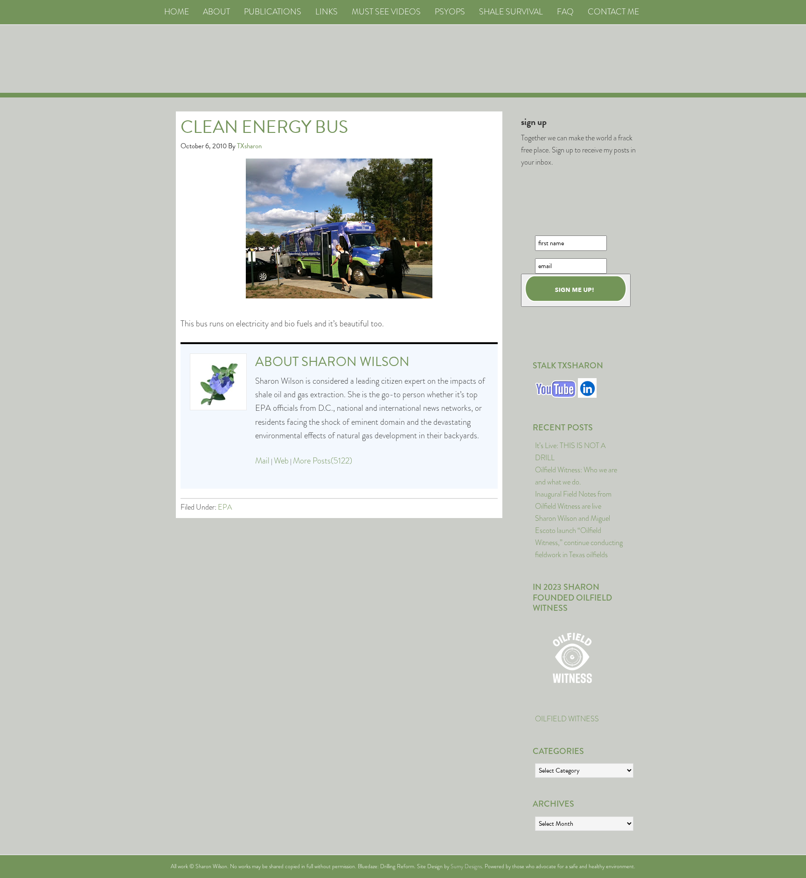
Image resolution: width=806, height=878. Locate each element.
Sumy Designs (466, 866)
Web (281, 461)
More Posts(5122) (322, 461)
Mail (262, 461)
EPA (225, 507)
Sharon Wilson (355, 361)
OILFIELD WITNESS (567, 718)
